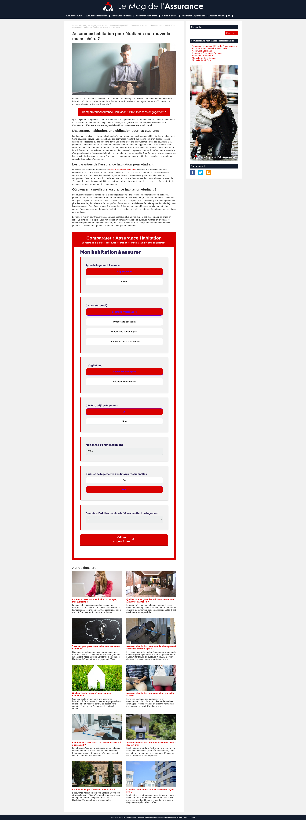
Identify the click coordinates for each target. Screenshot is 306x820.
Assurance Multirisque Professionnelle (209, 48)
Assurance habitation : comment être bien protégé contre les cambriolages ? (151, 647)
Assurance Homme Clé (202, 55)
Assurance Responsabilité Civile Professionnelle (214, 46)
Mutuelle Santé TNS (201, 60)
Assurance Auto (74, 16)
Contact (192, 817)
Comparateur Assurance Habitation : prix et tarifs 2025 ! (152, 25)
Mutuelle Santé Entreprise (204, 58)
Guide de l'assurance (91, 25)
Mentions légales (175, 817)
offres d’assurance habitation (122, 169)
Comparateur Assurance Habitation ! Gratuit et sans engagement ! (124, 112)
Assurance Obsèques (219, 16)
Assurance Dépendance (193, 16)
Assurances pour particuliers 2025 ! (115, 25)
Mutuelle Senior (169, 16)
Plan (185, 817)
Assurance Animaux (121, 16)
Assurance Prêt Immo (146, 16)
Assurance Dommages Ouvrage (207, 53)
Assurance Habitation (96, 16)
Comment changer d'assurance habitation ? (93, 789)
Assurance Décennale (202, 51)
